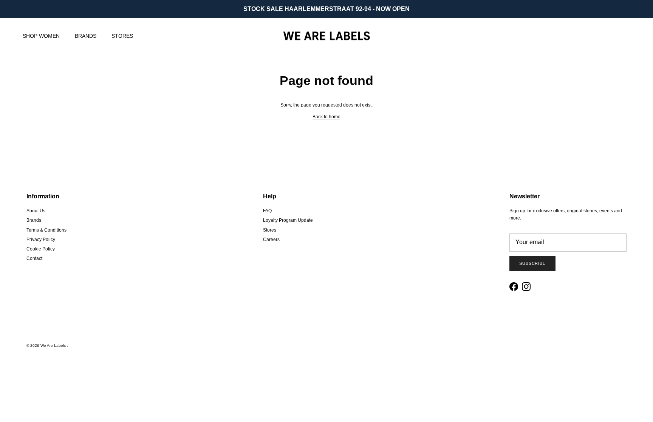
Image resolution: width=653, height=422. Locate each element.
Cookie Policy (40, 249)
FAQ (267, 210)
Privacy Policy (40, 239)
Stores (269, 230)
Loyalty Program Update (288, 220)
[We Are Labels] (326, 36)
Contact (34, 258)
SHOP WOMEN (41, 36)
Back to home (326, 116)
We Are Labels (53, 345)
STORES (122, 36)
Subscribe (532, 263)
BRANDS (85, 36)
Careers (271, 239)
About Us (35, 210)
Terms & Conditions (46, 230)
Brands (33, 220)
